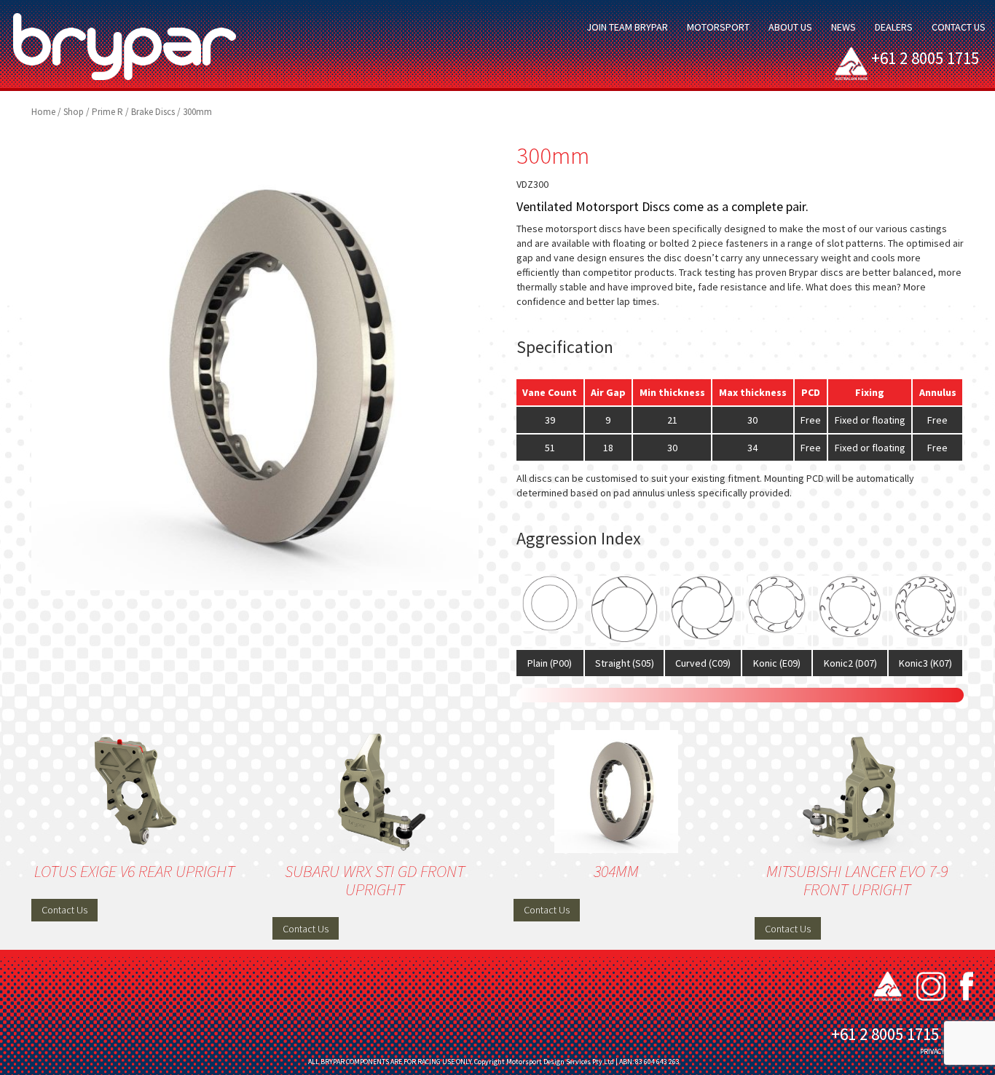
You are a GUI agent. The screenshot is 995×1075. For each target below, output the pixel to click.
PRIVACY (932, 1051)
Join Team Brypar (627, 26)
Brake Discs (153, 112)
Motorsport (718, 26)
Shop (73, 112)
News (843, 26)
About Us (790, 26)
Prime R (107, 112)
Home (43, 112)
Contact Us (959, 26)
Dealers (894, 26)
